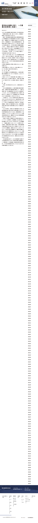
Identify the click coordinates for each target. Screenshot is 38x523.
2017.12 (29, 267)
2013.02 (29, 400)
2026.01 (29, 45)
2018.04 (29, 258)
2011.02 (29, 453)
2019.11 (29, 215)
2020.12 (29, 185)
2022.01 (29, 155)
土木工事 (14, 499)
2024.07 (29, 86)
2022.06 (29, 143)
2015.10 (29, 327)
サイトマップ (23, 517)
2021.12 (29, 157)
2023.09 (29, 109)
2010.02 (29, 481)
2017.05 (29, 283)
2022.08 (29, 139)
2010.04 (29, 476)
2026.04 (29, 38)
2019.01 (29, 238)
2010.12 (29, 458)
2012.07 (29, 416)
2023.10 (29, 107)
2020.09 (29, 192)
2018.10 (29, 244)
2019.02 (29, 235)
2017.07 (29, 279)
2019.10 (29, 217)
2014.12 (29, 350)
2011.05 (29, 446)
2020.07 (29, 196)
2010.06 (29, 471)
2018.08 (29, 249)
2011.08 (29, 439)
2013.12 (29, 377)
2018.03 (29, 260)
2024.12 (29, 75)
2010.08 (29, 467)
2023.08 (29, 111)
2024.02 (29, 98)
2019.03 (29, 233)
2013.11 (29, 380)
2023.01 (29, 127)
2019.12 (29, 212)
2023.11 (29, 104)
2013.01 (29, 403)
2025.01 (29, 72)
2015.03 (29, 343)
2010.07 (29, 469)
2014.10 (29, 355)
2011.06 (29, 444)
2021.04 (29, 176)
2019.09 (29, 219)
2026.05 (29, 36)
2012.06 (29, 419)
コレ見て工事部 (27, 499)
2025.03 (29, 68)
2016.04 (29, 313)
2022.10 (29, 134)
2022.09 (29, 137)
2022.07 (29, 141)
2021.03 (29, 178)
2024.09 (29, 82)
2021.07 (29, 169)
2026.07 (29, 31)
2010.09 (29, 465)
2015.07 (29, 334)
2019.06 (29, 226)
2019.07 (29, 224)
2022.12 (29, 130)
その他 (23, 502)
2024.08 (29, 84)
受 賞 (23, 499)
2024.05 (29, 91)
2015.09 (29, 329)
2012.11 (29, 407)
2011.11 (29, 432)
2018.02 (29, 263)
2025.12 (29, 47)
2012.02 (29, 426)
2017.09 (29, 274)
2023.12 (29, 102)
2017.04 (29, 286)
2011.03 (29, 451)
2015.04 (29, 341)
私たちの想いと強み (14, 3)
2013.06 (29, 391)
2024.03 (29, 95)
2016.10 (29, 299)
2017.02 (29, 290)
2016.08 (29, 304)
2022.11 (29, 132)
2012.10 (29, 410)
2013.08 (29, 387)
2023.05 (29, 118)
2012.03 (29, 423)
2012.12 (29, 405)
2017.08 (29, 277)
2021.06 (29, 171)
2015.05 (29, 338)
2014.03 (29, 371)
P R (22, 500)
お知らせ (27, 3)
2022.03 (29, 150)
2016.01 (29, 320)
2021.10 (29, 162)
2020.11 (29, 187)
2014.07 (29, 361)
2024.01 (29, 100)
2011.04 (29, 449)
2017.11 (29, 270)
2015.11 (29, 325)
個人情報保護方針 (30, 517)
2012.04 (29, 421)
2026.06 (29, 33)
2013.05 (29, 393)
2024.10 (29, 79)
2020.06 (29, 199)
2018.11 (29, 242)
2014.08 (29, 359)
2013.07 (29, 389)
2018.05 (29, 256)
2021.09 (29, 164)
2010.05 (29, 474)
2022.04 (29, 148)
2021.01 (29, 182)
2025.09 (29, 54)
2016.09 (29, 302)
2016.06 (29, 309)
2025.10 (29, 52)
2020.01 (29, 210)
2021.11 (29, 160)
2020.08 (29, 194)
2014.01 (29, 375)
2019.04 (29, 231)
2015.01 (29, 348)
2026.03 (29, 40)
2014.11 (29, 352)
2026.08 (29, 29)
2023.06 (29, 116)
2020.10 (29, 189)
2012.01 (29, 428)
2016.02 (29, 318)
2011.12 (29, 430)
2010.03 (29, 478)
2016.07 (29, 306)
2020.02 (29, 208)
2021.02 (29, 180)
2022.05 (29, 146)
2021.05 (29, 173)
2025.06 (29, 61)
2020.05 (29, 201)
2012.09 (29, 412)
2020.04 (29, 203)
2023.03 (29, 123)
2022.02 (29, 153)
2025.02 (29, 70)
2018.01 (29, 265)
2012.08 (29, 414)
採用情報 (24, 3)
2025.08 (29, 56)
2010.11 (29, 460)
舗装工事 (14, 498)
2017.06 (29, 281)
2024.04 (29, 93)
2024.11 (29, 77)
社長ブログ (27, 498)
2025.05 (29, 63)
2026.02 (29, 43)
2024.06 (29, 88)
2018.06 (29, 254)
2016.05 (29, 311)
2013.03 (29, 398)
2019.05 (29, 228)
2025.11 (29, 49)
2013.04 (29, 396)
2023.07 (29, 114)
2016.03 (29, 316)
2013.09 (29, 384)
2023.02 (29, 125)
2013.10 (29, 382)
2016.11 (29, 297)
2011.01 (29, 455)
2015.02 (29, 345)
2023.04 (29, 121)
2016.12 (29, 295)
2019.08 (29, 221)
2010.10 (29, 462)
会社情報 (18, 3)
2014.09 (29, 357)
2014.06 (29, 364)
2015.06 (29, 336)
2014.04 (29, 368)
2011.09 (29, 437)
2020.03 (29, 205)
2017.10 (29, 272)
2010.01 (29, 483)
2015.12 (29, 322)
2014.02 (29, 373)
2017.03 (29, 288)
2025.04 (29, 65)
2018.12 (29, 240)
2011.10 (29, 435)
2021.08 (29, 166)
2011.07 (29, 442)
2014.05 (29, 366)
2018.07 (29, 251)
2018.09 (29, 247)
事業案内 (21, 3)
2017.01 (29, 293)
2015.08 (29, 332)
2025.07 (29, 59)
